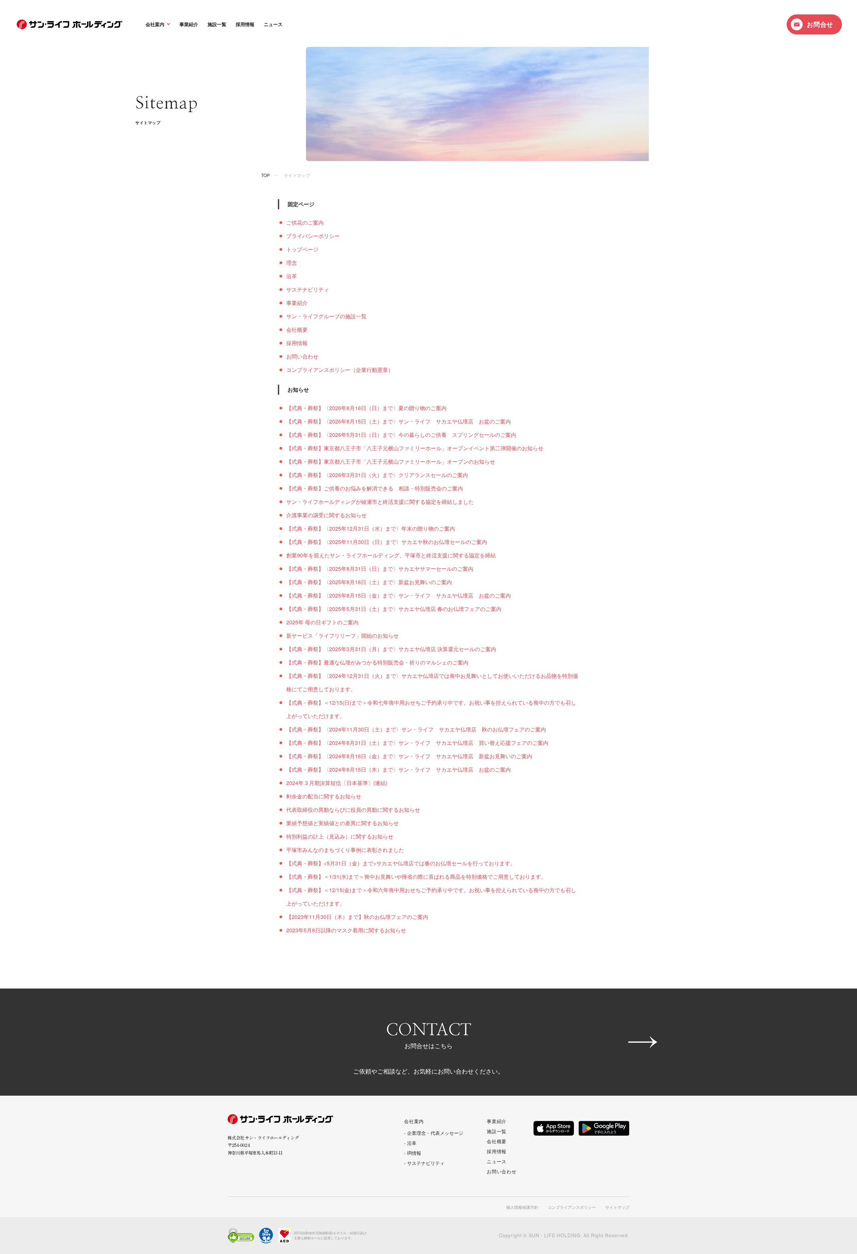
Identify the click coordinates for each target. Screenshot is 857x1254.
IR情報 (414, 1153)
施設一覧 (217, 24)
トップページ (302, 249)
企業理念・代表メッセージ (435, 1132)
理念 (291, 262)
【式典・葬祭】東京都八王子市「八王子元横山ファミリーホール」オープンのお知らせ (390, 461)
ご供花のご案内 (305, 222)
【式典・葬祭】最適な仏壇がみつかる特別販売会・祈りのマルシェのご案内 (377, 662)
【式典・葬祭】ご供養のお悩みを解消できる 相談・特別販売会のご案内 (374, 488)
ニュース (273, 24)
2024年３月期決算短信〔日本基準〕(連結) (336, 783)
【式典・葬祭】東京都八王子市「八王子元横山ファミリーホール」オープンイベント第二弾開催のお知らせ (414, 448)
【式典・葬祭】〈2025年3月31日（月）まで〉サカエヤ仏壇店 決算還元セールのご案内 (391, 649)
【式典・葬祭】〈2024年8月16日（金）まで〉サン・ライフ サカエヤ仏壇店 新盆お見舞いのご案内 (409, 756)
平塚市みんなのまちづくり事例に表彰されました (345, 850)
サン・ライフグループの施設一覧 (326, 316)
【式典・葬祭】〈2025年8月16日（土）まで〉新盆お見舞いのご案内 (369, 582)
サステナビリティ (307, 289)
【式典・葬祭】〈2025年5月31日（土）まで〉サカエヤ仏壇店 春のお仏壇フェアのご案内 (393, 609)
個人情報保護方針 (522, 1207)
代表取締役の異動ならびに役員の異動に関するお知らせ (353, 809)
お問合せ (820, 24)
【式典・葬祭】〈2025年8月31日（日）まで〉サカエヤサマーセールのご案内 (379, 568)
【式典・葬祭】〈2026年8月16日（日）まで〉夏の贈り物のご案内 (366, 408)
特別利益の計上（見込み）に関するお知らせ (339, 836)
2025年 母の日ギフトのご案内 (322, 622)
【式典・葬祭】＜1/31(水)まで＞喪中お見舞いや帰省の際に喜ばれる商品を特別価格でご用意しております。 (416, 876)
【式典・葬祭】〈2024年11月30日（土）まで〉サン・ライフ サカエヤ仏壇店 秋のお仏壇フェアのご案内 (416, 729)
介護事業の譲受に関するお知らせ (326, 515)
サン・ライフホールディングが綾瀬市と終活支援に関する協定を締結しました (380, 501)
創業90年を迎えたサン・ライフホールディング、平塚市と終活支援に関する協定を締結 (391, 555)
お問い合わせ (302, 356)
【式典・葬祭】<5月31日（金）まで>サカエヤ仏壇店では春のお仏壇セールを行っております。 (401, 863)
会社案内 (155, 24)
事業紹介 (188, 24)
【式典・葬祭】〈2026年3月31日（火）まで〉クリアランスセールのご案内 (377, 475)
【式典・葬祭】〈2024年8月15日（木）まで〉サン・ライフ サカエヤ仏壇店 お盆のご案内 (398, 769)
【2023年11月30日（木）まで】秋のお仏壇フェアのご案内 (357, 917)
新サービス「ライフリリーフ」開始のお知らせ (342, 635)
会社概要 (297, 329)
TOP (265, 175)
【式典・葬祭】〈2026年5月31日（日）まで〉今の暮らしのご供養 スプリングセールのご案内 (401, 435)
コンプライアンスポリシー (572, 1207)
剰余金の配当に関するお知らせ (323, 796)
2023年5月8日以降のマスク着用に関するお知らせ (346, 930)
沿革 (291, 276)
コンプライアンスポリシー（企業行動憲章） (339, 370)
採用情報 (245, 24)
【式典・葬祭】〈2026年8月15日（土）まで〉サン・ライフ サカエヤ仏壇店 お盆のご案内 (398, 421)
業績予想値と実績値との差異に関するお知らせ (342, 823)
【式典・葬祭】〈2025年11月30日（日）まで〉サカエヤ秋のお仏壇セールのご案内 (386, 542)
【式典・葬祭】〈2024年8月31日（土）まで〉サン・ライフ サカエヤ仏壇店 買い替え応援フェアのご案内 (417, 743)
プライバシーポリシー (313, 236)
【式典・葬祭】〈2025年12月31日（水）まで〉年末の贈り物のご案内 (370, 528)
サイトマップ (617, 1207)
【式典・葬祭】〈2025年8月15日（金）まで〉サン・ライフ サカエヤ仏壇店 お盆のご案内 (398, 595)
